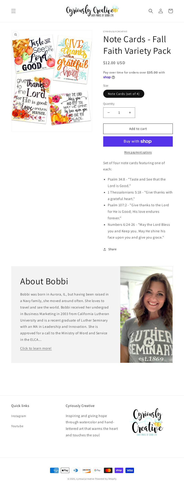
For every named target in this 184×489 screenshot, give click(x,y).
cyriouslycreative (85, 478)
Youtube (17, 426)
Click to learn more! (36, 348)
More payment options (138, 152)
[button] (13, 11)
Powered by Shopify (106, 478)
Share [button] (112, 249)
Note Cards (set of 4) (124, 94)
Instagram (18, 416)
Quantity (108, 104)
